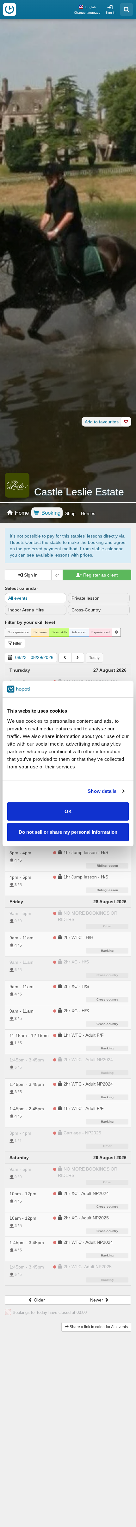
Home (21, 513)
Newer (97, 1299)
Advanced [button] (79, 632)
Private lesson (85, 598)
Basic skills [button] (59, 632)
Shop (70, 513)
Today (94, 658)
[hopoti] (9, 9)
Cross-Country (86, 609)
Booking (50, 513)
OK (68, 811)
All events (18, 598)
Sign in (110, 12)
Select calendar (21, 588)
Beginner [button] (40, 632)
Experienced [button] (100, 632)
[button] (116, 632)
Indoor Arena (26, 609)
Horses (88, 513)
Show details (102, 791)
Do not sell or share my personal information (68, 832)
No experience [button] (18, 632)
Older (39, 1299)
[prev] (65, 657)
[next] (77, 657)
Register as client (100, 575)
